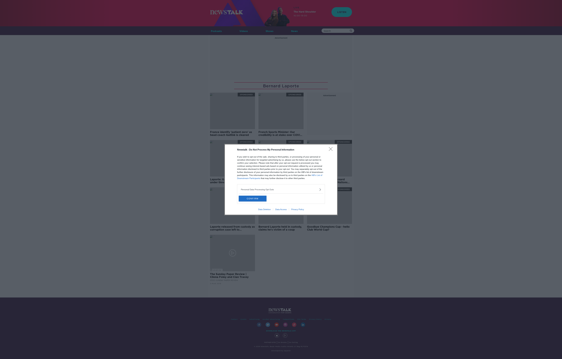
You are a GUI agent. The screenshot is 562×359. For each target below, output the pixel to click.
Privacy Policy (297, 209)
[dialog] (281, 179)
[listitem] (281, 189)
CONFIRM (252, 198)
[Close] (331, 150)
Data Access (281, 209)
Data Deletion (264, 209)
